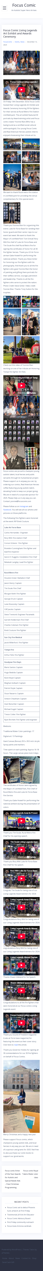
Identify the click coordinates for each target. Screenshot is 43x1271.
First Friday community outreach (20, 1222)
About (11, 1258)
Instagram (24, 506)
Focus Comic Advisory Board (18, 1218)
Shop (34, 1258)
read (16, 1045)
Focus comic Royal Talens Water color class (30, 1174)
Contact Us (26, 1258)
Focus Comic (24, 5)
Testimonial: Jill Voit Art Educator (20, 1214)
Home (4, 1258)
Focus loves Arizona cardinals (19, 1226)
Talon (31, 1249)
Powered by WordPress (11, 1249)
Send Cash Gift (8, 1262)
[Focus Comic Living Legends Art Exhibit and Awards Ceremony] (21, 62)
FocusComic (7, 42)
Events (17, 42)
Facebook (7, 509)
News (22, 42)
